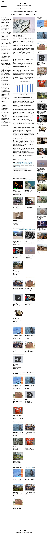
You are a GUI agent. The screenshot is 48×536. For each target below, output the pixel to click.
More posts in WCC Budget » (30, 421)
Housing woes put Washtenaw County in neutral (41, 252)
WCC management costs (18, 170)
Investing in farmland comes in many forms (17, 494)
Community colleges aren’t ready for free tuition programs (17, 192)
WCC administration (17, 168)
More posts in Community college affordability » (27, 229)
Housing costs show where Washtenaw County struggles (41, 192)
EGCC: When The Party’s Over (17, 256)
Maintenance (29, 8)
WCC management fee (27, 170)
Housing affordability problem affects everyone (17, 272)
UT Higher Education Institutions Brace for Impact (5, 107)
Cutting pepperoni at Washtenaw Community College (18, 417)
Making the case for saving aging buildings (18, 448)
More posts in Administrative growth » (29, 179)
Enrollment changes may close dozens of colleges (6, 43)
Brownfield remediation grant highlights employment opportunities (41, 76)
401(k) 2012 (21, 159)
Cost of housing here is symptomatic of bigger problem (30, 257)
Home (17, 8)
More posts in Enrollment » (30, 277)
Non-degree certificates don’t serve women (29, 207)
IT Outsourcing (23, 8)
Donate (35, 14)
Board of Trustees (29, 14)
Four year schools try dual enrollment (6, 63)
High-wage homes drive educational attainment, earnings (41, 205)
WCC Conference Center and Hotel (17, 14)
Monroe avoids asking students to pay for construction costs (41, 240)
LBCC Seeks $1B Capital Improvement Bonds (29, 241)
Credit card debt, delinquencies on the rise (17, 320)
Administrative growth (22, 162)
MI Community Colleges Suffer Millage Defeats (17, 463)
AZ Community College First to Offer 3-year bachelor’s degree (17, 242)
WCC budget (24, 168)
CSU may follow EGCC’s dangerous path (5, 84)
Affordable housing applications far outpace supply (6, 21)
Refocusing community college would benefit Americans (18, 222)
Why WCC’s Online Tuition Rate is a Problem (41, 229)
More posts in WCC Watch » (30, 467)
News (27, 163)
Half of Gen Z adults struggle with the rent (41, 145)
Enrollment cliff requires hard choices (28, 192)
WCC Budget (31, 165)
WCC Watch (24, 3)
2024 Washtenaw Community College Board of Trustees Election (24, 11)
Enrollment (24, 163)
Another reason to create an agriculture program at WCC (42, 157)
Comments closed (5, 39)
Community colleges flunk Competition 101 (17, 207)
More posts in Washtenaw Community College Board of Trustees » (24, 374)
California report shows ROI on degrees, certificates (41, 217)
